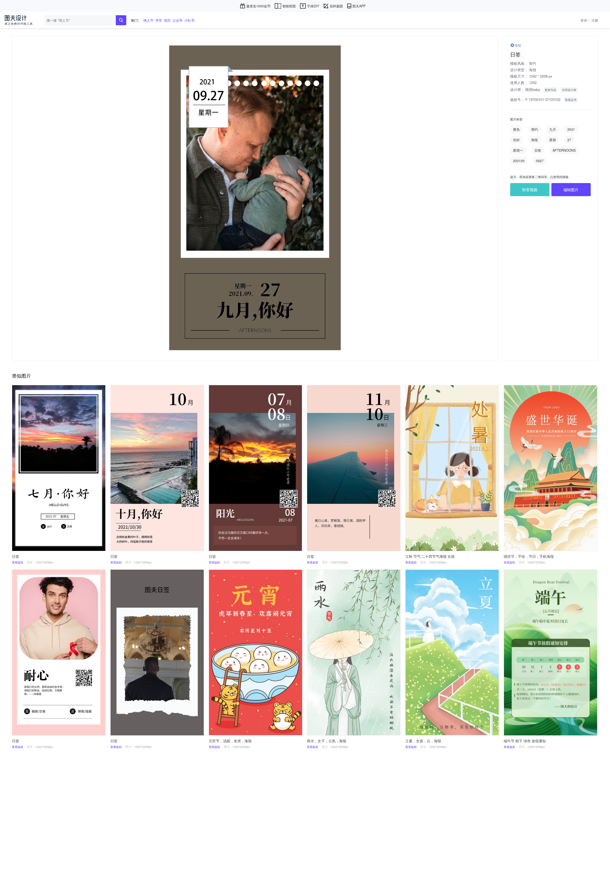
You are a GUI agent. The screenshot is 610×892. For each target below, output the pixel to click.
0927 (540, 160)
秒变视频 (529, 189)
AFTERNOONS (564, 150)
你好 (516, 139)
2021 (571, 129)
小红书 (189, 20)
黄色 (516, 129)
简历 (167, 20)
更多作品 (550, 90)
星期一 (518, 150)
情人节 (148, 20)
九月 (552, 129)
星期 (552, 139)
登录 (584, 20)
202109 (518, 160)
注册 (594, 20)
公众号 (178, 20)
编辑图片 (571, 189)
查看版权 (17, 562)
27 (569, 139)
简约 (532, 63)
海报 (532, 69)
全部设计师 (569, 90)
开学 (158, 20)
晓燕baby (532, 89)
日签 (537, 150)
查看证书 (570, 100)
